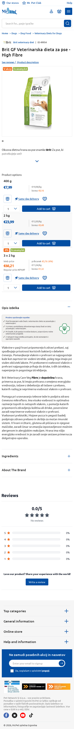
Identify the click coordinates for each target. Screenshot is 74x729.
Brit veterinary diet (23, 42)
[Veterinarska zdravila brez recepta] (12, 687)
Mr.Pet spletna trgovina (24, 725)
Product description (28, 62)
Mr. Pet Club (34, 2)
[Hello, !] (51, 11)
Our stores (12, 2)
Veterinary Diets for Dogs (48, 33)
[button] (68, 11)
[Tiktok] (31, 715)
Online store (13, 631)
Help (69, 2)
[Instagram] (14, 715)
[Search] (67, 23)
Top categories (15, 611)
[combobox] (35, 23)
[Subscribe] (61, 663)
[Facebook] (6, 715)
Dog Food (25, 33)
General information (19, 621)
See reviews (8, 62)
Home (5, 33)
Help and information (20, 642)
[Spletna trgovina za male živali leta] (33, 686)
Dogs (14, 33)
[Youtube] (23, 715)
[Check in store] (7, 199)
